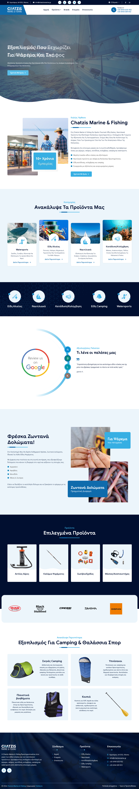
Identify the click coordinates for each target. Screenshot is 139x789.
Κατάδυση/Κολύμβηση (117, 246)
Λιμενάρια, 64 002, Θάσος (18, 2)
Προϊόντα (56, 10)
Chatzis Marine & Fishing (16, 786)
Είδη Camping (86, 764)
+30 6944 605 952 (124, 10)
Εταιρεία (75, 10)
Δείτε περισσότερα (21, 262)
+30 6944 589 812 (124, 12)
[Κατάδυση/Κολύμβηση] (69, 2)
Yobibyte (39, 786)
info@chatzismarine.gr (43, 2)
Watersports (22, 249)
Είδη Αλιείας (54, 246)
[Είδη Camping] (74, 2)
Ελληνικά (114, 2)
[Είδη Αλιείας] (59, 2)
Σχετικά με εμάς (17, 73)
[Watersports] (79, 2)
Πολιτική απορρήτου (109, 786)
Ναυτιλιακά (85, 249)
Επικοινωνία (87, 10)
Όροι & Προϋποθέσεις (128, 786)
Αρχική (46, 10)
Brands (66, 10)
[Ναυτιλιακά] (64, 2)
